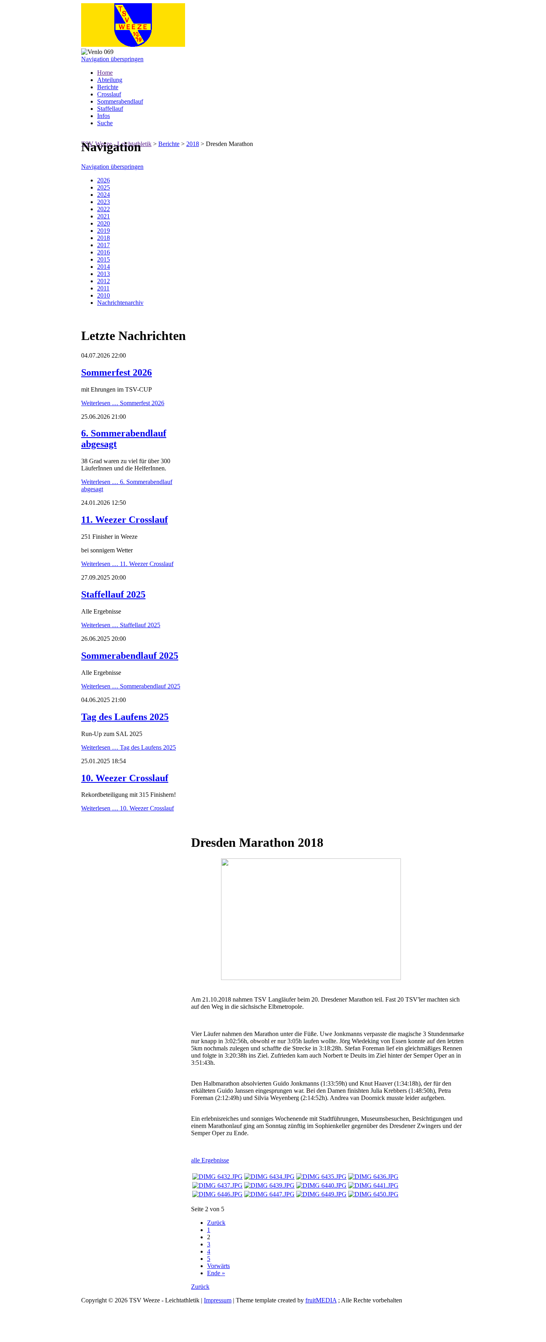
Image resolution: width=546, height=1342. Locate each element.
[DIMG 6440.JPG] (321, 1185)
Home (105, 72)
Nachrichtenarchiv (120, 302)
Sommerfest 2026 (116, 372)
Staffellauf (110, 108)
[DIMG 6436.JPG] (373, 1176)
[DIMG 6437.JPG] (217, 1185)
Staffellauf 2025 (113, 594)
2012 (103, 281)
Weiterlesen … (122, 403)
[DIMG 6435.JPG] (321, 1176)
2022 (103, 209)
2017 (103, 245)
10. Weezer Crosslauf (124, 778)
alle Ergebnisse (210, 1160)
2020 (103, 223)
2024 (103, 194)
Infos (103, 115)
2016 (103, 252)
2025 (103, 187)
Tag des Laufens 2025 (125, 717)
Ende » (216, 1273)
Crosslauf (109, 94)
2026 (103, 180)
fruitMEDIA (321, 1300)
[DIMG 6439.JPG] (269, 1185)
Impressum (217, 1300)
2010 (103, 295)
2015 (103, 259)
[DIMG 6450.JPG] (373, 1194)
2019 (103, 230)
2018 (192, 143)
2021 (103, 216)
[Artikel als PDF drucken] (202, 822)
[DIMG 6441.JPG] (373, 1185)
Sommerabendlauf (120, 101)
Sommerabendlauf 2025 (129, 655)
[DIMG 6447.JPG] (269, 1194)
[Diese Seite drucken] (194, 822)
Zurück (216, 1222)
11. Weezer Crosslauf (124, 519)
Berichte (107, 87)
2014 (103, 266)
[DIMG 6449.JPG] (321, 1194)
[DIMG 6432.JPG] (217, 1176)
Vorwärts (218, 1265)
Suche (105, 123)
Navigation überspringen (112, 59)
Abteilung (109, 79)
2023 (103, 201)
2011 (103, 288)
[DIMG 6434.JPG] (269, 1176)
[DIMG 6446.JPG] (217, 1194)
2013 (103, 273)
